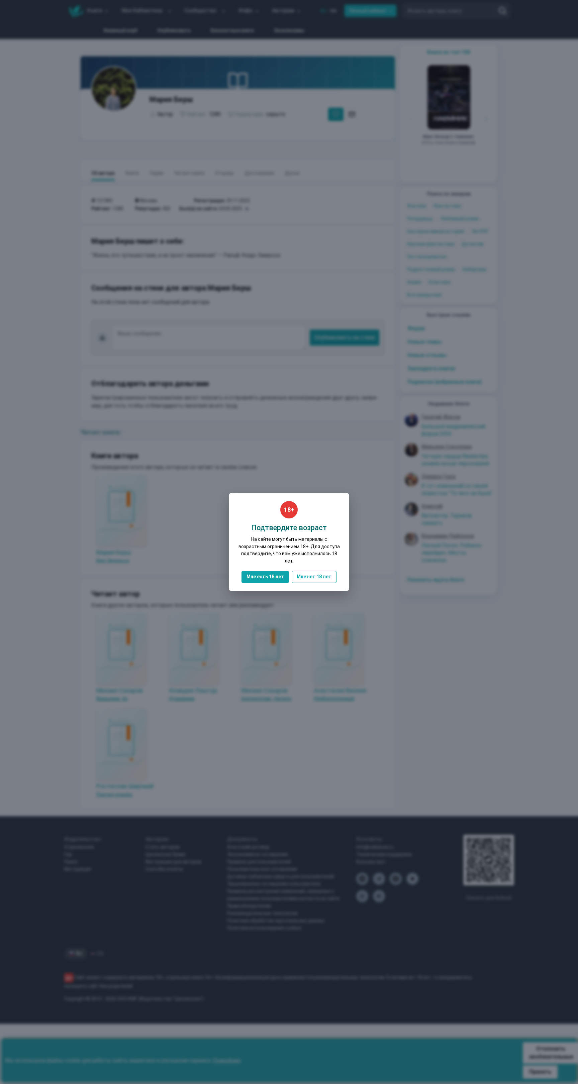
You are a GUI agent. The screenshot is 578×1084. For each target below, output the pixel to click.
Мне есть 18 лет (265, 576)
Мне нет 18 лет (314, 576)
